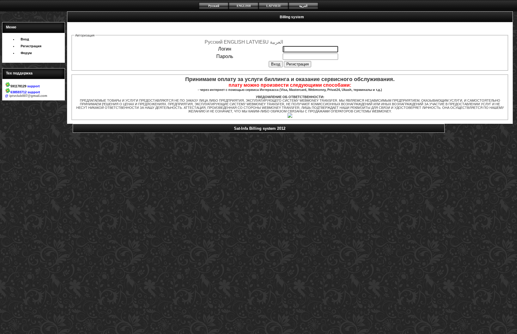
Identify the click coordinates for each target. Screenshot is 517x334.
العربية (303, 5)
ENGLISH (244, 5)
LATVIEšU (273, 5)
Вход (25, 39)
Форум (26, 53)
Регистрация (31, 46)
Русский (213, 5)
